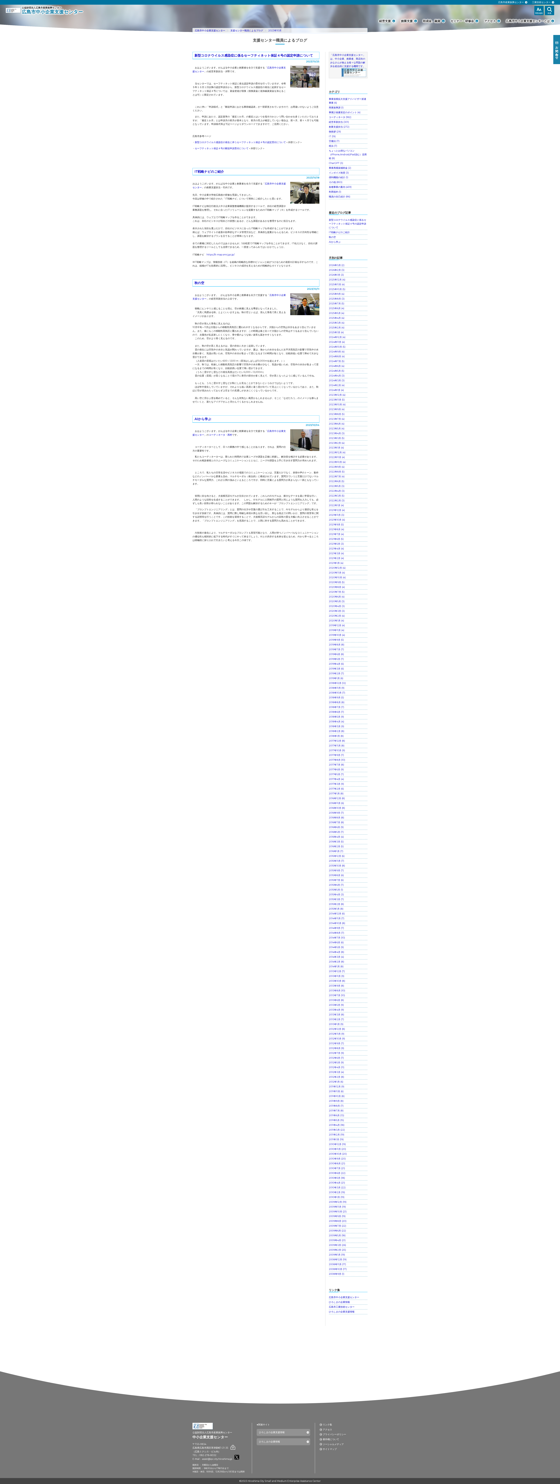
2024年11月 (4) (337, 342)
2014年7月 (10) (337, 937)
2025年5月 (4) (336, 313)
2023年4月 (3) (337, 433)
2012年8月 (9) (336, 1048)
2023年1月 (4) (336, 447)
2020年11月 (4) (337, 572)
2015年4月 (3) (336, 894)
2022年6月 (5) (336, 481)
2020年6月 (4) (337, 596)
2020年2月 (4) (337, 615)
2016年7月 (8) (336, 822)
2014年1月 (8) (336, 966)
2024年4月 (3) (337, 375)
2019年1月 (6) (336, 678)
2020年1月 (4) (336, 620)
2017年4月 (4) (336, 779)
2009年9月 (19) (337, 1216)
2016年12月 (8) (337, 798)
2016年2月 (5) (336, 846)
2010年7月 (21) (337, 1168)
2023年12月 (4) (337, 395)
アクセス (490, 21)
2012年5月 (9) (336, 1062)
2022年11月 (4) (337, 457)
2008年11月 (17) (337, 1264)
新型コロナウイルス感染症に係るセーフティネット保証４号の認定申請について (254, 55)
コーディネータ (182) (340, 117)
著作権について (331, 1439)
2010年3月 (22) (337, 1187)
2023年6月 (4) (336, 423)
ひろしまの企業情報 (339, 1302)
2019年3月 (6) (336, 668)
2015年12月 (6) (337, 856)
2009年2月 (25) (337, 1250)
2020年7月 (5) (337, 592)
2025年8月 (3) (337, 298)
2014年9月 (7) (336, 928)
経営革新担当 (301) (339, 122)
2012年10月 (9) (337, 1038)
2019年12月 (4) (337, 625)
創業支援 (407, 21)
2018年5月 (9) (336, 716)
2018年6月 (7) (336, 712)
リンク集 (327, 1424)
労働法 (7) (334, 141)
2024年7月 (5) (336, 361)
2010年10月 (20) (338, 1154)
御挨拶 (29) (335, 131)
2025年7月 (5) (336, 303)
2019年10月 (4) (337, 635)
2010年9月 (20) (337, 1158)
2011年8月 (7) (336, 1105)
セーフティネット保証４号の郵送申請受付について (222, 148)
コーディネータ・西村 (220, 434)
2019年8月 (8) (336, 644)
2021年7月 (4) (336, 534)
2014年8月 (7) (336, 932)
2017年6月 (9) (336, 769)
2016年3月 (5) (336, 841)
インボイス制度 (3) (339, 172)
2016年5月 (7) (336, 832)
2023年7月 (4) (337, 419)
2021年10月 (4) (337, 519)
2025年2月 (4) (336, 327)
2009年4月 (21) (337, 1240)
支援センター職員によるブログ (246, 30)
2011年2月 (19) (336, 1134)
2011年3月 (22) (337, 1129)
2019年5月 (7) (336, 659)
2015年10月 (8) (337, 865)
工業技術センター (541, 2)
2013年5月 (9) (336, 1005)
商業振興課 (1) (336, 107)
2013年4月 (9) (336, 1009)
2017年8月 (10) (337, 760)
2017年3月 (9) (336, 784)
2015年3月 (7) (336, 899)
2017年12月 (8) (337, 740)
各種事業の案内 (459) (340, 187)
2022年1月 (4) (336, 505)
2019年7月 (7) (336, 649)
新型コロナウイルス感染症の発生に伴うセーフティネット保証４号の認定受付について (240, 142)
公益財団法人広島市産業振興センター (52, 10)
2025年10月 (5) (337, 289)
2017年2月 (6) (336, 788)
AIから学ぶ (203, 419)
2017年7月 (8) (336, 764)
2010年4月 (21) (337, 1182)
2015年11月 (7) (336, 861)
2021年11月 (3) (336, 515)
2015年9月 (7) (336, 870)
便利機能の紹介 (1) (338, 177)
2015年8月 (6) (336, 875)
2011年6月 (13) (336, 1115)
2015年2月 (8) (336, 904)
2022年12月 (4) (337, 452)
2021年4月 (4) (336, 548)
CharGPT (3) (336, 163)
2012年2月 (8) (336, 1077)
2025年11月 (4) (337, 284)
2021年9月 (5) (336, 524)
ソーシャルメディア (333, 1444)
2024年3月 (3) (337, 380)
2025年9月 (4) (336, 294)
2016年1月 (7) (336, 851)
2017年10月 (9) (337, 750)
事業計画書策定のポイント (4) (344, 112)
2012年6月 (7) (336, 1058)
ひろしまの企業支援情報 (342, 1311)
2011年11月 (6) (336, 1091)
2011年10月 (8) (337, 1096)
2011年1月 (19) (336, 1139)
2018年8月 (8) (336, 702)
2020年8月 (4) (337, 587)
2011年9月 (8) (336, 1101)
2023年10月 (274, 30)
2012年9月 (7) (336, 1043)
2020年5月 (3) (337, 601)
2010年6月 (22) (337, 1173)
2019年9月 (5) (336, 639)
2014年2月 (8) (336, 961)
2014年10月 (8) (337, 923)
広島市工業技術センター (342, 1307)
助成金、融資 (431, 21)
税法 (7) (333, 146)
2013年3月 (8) (336, 1014)
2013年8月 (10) (337, 990)
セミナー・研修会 (462, 21)
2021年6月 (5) (336, 539)
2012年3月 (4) (336, 1072)
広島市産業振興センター (511, 2)
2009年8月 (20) (337, 1221)
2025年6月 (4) (336, 308)
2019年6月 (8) (336, 654)
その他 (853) (335, 182)
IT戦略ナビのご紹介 (209, 171)
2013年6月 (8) (336, 1000)
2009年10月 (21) (338, 1211)
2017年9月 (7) (336, 755)
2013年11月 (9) (336, 976)
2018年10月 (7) (337, 692)
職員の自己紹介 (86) (339, 196)
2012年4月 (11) (336, 1067)
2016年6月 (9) (336, 827)
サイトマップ (330, 1449)
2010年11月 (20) (337, 1149)
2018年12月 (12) (337, 683)
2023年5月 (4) (336, 428)
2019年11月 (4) (336, 630)
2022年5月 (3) (336, 486)
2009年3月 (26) (337, 1245)
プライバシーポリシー (334, 1434)
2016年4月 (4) (336, 836)
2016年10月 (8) (337, 808)
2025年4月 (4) (336, 318)
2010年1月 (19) (336, 1197)
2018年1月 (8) (336, 736)
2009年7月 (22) (337, 1226)
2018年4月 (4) (336, 721)
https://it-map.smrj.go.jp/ (220, 254)
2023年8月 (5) (337, 414)
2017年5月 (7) (336, 774)
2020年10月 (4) (337, 577)
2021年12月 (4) (337, 510)
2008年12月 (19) (338, 1259)
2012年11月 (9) (336, 1033)
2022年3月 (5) (336, 495)
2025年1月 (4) (336, 332)
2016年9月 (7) (336, 812)
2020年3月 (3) (337, 611)
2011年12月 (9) (336, 1086)
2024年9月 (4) (337, 351)
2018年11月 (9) (336, 688)
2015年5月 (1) (336, 889)
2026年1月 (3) (336, 274)
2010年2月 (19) (337, 1192)
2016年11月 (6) (336, 803)
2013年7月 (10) (337, 995)
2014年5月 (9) (336, 947)
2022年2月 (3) (337, 500)
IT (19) (332, 136)
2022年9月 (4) (337, 467)
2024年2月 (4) (337, 385)
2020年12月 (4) (337, 567)
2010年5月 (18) (337, 1178)
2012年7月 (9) (336, 1053)
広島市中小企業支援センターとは (528, 21)
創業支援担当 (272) (339, 126)
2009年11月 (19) (337, 1206)
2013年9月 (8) (336, 985)
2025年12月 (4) (337, 279)
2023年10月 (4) (337, 404)
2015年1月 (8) (336, 908)
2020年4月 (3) (337, 606)
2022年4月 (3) (337, 491)
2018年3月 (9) (336, 726)
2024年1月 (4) (336, 390)
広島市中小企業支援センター (210, 30)
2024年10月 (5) (337, 346)
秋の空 (199, 283)
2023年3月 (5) (336, 438)
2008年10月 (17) (338, 1269)
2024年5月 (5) (336, 371)
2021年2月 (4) (336, 558)
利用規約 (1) (335, 191)
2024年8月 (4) (337, 356)
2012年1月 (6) (336, 1081)
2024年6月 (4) (336, 366)
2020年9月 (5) (337, 582)
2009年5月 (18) (337, 1235)
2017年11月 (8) (336, 745)
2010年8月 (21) (337, 1163)
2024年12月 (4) (337, 337)
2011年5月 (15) (336, 1120)
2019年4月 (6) (336, 664)
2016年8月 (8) (336, 817)
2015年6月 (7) (336, 885)
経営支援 (385, 21)
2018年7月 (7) (336, 707)
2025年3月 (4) (336, 322)
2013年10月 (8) (337, 981)
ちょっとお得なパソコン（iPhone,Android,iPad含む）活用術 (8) (348, 154)
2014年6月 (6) (336, 942)
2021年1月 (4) (336, 563)
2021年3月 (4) (336, 553)
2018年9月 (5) (336, 697)
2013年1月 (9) (336, 1024)
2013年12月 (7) (337, 971)
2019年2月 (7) (336, 673)
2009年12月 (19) (337, 1202)
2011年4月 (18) (336, 1125)
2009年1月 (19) (337, 1254)
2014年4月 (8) (336, 952)
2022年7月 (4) (337, 476)
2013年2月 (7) (336, 1019)
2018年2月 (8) (336, 731)
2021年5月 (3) (336, 543)
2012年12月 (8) (337, 1029)
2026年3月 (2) (336, 265)
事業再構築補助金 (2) (340, 168)
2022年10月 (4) (337, 462)
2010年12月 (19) (337, 1144)
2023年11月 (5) (337, 399)
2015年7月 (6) (336, 880)
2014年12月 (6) (337, 913)
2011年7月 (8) (336, 1110)
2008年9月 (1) (336, 1274)
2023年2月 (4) (337, 443)
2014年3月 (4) (336, 957)
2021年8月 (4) (336, 529)
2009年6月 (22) (337, 1230)
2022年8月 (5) (337, 471)
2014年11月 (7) (336, 918)
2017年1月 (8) (336, 793)
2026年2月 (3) (336, 270)
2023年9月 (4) (337, 409)
